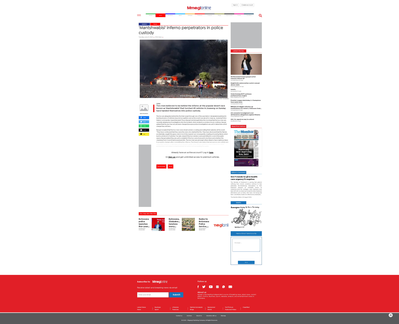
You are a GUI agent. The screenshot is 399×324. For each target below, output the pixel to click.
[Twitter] (205, 286)
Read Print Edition (238, 126)
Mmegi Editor (202, 228)
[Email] (231, 286)
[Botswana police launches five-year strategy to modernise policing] (158, 224)
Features (175, 309)
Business (158, 307)
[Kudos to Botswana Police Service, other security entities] (221, 225)
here (211, 152)
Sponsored (211, 307)
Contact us (179, 315)
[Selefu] (246, 217)
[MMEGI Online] (199, 8)
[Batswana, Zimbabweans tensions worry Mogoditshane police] (188, 224)
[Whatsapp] (225, 286)
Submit (176, 295)
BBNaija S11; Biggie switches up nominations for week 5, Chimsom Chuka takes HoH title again (246, 108)
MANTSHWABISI (161, 166)
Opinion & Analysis (196, 307)
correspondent (235, 80)
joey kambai (234, 91)
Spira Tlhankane (144, 113)
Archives (189, 315)
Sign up (171, 157)
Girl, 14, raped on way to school (242, 119)
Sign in (235, 5)
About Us (199, 315)
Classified (246, 307)
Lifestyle (175, 307)
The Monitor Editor (236, 197)
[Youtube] (212, 286)
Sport (157, 309)
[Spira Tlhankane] (144, 108)
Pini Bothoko (142, 228)
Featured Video (230, 309)
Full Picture (229, 307)
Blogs (192, 309)
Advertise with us (211, 315)
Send (246, 262)
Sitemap (223, 315)
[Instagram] (219, 286)
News (155, 24)
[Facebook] (200, 286)
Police (170, 166)
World (210, 309)
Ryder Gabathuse (235, 97)
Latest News (141, 307)
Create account (247, 5)
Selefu (233, 89)
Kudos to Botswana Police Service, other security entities (204, 226)
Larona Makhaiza (235, 86)
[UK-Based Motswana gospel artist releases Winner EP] (246, 64)
